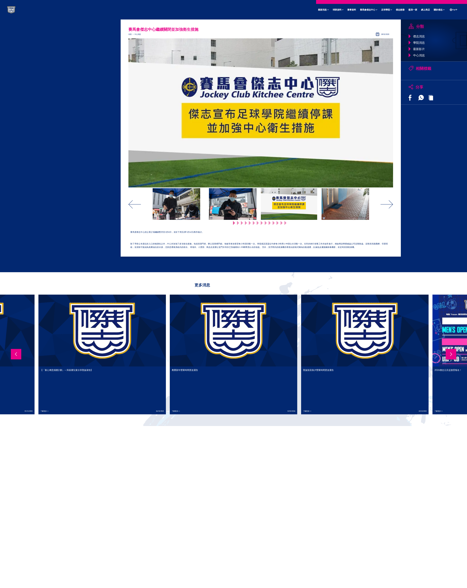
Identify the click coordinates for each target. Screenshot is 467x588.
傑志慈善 (400, 9)
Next (375, 204)
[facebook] (410, 98)
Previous (146, 204)
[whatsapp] (421, 97)
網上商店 (425, 9)
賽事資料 (351, 9)
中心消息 (138, 34)
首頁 (130, 34)
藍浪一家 (413, 9)
